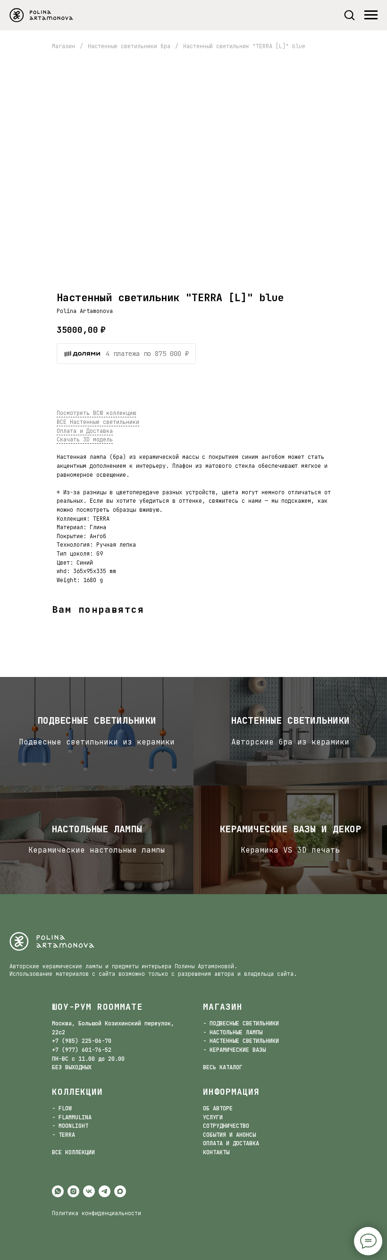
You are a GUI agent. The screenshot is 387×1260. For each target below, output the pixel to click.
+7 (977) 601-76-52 (81, 1050)
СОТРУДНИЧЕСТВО (226, 1126)
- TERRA (63, 1135)
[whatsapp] (58, 1191)
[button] (349, 14)
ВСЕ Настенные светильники (98, 422)
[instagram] (73, 1191)
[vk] (89, 1191)
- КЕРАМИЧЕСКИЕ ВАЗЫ (234, 1050)
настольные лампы (96, 829)
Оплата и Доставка (85, 431)
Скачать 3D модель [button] (85, 439)
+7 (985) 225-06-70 (81, 1041)
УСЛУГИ (213, 1117)
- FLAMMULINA (72, 1117)
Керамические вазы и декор (290, 829)
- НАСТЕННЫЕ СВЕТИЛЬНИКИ (241, 1041)
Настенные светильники (290, 720)
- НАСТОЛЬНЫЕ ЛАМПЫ (232, 1032)
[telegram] (104, 1191)
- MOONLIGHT (70, 1126)
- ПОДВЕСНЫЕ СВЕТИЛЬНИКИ (241, 1023)
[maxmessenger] (120, 1191)
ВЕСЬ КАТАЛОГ (223, 1067)
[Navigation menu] (371, 15)
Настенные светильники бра (129, 46)
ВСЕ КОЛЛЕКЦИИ (73, 1152)
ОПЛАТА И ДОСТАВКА (231, 1143)
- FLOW (62, 1108)
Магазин (63, 46)
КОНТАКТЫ (216, 1152)
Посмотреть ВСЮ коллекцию (96, 413)
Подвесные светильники (96, 720)
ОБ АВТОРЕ (218, 1108)
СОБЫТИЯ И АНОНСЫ (229, 1135)
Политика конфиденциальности (96, 1213)
